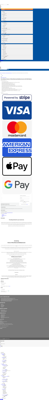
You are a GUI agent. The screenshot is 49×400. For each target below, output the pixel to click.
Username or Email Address (23, 195)
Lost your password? (24, 202)
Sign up (27, 204)
